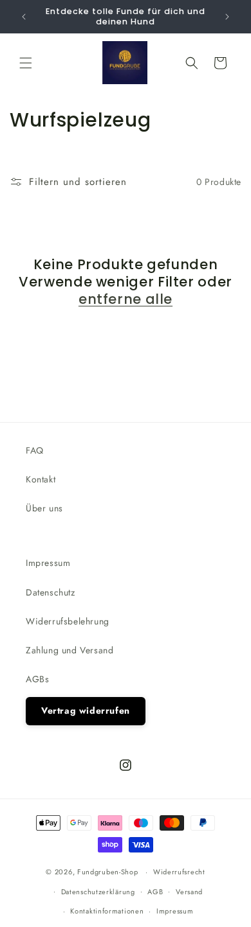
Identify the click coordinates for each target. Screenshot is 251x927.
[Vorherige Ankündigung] (24, 17)
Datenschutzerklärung (98, 892)
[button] (26, 63)
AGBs (37, 679)
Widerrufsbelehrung (67, 621)
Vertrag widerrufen (85, 710)
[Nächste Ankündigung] (227, 17)
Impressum (48, 562)
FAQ (35, 450)
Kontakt (40, 479)
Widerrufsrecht (179, 872)
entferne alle (125, 299)
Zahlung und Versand (69, 650)
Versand (189, 892)
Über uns (44, 508)
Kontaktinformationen (107, 911)
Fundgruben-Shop (108, 872)
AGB (155, 892)
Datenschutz (50, 592)
